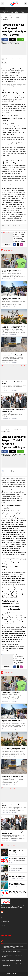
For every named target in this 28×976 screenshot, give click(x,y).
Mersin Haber (10, 15)
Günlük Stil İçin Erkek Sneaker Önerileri (11, 951)
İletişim (3, 918)
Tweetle (13, 39)
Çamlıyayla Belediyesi (7, 225)
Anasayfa (3, 15)
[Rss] (2, 912)
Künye (3, 925)
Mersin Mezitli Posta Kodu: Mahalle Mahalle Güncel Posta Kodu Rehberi (12, 947)
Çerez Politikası (5, 929)
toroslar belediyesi (5, 227)
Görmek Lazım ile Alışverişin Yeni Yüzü (11, 960)
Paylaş (6, 39)
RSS (3, 941)
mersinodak (6, 58)
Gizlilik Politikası (5, 921)
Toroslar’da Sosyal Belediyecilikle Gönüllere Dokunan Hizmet (12, 964)
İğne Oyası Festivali (17, 225)
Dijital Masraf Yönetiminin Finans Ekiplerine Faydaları (17, 9)
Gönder (21, 39)
